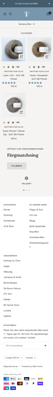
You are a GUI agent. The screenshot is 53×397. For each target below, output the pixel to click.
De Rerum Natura (12, 288)
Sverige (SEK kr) (12, 358)
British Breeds (10, 283)
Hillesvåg (8, 271)
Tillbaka (16, 166)
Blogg (32, 220)
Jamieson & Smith (12, 277)
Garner (7, 209)
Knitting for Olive (13, 71)
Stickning (8, 215)
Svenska (29, 358)
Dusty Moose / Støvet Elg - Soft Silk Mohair (14, 133)
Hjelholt (7, 316)
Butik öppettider (37, 226)
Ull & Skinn (9, 226)
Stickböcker (9, 220)
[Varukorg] (48, 14)
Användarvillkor (36, 237)
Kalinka (7, 299)
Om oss (33, 215)
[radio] (4, 67)
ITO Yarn (8, 294)
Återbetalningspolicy (39, 245)
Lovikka (7, 310)
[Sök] (10, 14)
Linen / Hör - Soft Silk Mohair (13, 77)
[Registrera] (45, 346)
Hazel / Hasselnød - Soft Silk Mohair (39, 77)
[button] (9, 83)
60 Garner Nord (11, 305)
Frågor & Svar (36, 209)
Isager (7, 266)
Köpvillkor (34, 231)
